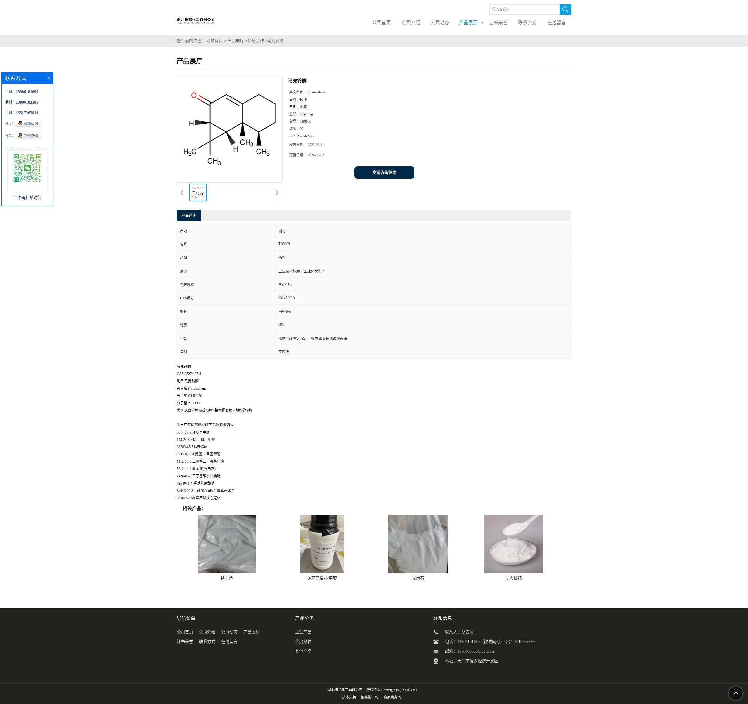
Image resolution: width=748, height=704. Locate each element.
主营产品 (303, 632)
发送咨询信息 (384, 172)
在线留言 (229, 641)
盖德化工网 (369, 697)
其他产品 (303, 651)
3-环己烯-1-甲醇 (322, 578)
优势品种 (255, 41)
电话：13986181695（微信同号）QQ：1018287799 (490, 641)
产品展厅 (236, 41)
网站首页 (215, 41)
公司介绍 (207, 632)
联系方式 (207, 641)
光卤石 (418, 578)
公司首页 (185, 632)
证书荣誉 (185, 641)
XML (414, 690)
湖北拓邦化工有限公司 (345, 690)
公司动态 (229, 632)
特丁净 (227, 578)
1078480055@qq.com (475, 651)
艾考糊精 (513, 578)
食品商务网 (392, 697)
